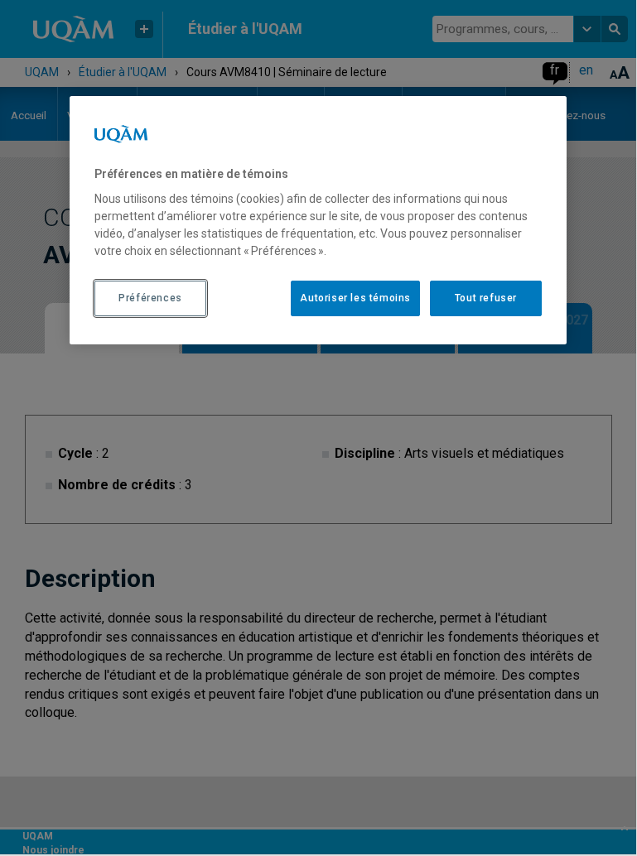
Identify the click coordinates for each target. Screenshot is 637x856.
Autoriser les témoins (355, 298)
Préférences (150, 298)
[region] (318, 220)
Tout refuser (486, 298)
